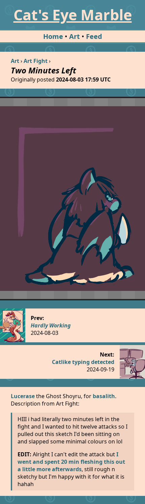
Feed (94, 36)
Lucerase (23, 396)
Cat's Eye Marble (72, 15)
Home (53, 36)
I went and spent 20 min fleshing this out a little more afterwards (71, 462)
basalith (104, 396)
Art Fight (36, 61)
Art (74, 36)
